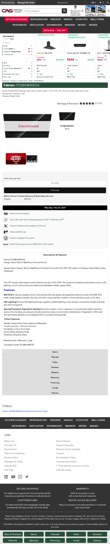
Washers (70, 25)
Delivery (55, 393)
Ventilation (37, 25)
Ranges (68, 19)
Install (55, 388)
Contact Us (10, 445)
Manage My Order (26, 2)
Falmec (30, 81)
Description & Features (55, 255)
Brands (93, 25)
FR (108, 2)
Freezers (55, 19)
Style (5, 63)
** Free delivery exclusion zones (72, 465)
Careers (60, 453)
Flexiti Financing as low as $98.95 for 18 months (31, 244)
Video (55, 362)
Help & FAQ (10, 465)
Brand (5, 46)
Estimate (55, 190)
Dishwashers (54, 25)
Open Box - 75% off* (55, 30)
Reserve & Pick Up (18, 232)
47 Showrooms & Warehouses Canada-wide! (75, 12)
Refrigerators (39, 19)
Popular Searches (65, 445)
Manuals (55, 357)
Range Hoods (23, 81)
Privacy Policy (11, 457)
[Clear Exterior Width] (29, 68)
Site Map (8, 470)
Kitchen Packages (17, 19)
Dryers (82, 25)
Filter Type (7, 77)
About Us (9, 441)
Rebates (55, 372)
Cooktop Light (8, 54)
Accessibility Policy (66, 457)
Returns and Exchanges (68, 449)
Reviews (55, 367)
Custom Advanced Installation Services (28, 226)
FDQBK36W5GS (39, 81)
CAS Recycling (63, 470)
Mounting (6, 65)
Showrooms (63, 2)
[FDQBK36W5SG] (67, 116)
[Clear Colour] (29, 49)
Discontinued (63, 441)
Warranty (55, 377)
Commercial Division (66, 461)
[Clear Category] (29, 51)
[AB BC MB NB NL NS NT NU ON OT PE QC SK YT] (94, 2)
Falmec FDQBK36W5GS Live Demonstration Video (25, 411)
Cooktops (81, 19)
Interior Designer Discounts (22, 238)
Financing (55, 382)
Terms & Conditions (14, 453)
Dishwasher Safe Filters (11, 74)
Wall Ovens (97, 19)
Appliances (5, 81)
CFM (5, 71)
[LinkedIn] (6, 478)
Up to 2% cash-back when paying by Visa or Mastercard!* (37, 219)
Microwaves (20, 25)
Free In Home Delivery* (20, 213)
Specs (55, 352)
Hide (12, 39)
